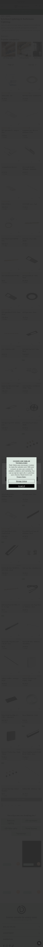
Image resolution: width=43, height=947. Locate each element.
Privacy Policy (21, 477)
